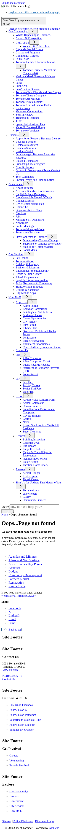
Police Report (30, 374)
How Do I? (15, 297)
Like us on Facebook (21, 704)
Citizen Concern (32, 406)
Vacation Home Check (35, 464)
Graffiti (27, 418)
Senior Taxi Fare (32, 388)
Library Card (30, 327)
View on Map (10, 669)
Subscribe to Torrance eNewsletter (42, 243)
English (34, 12)
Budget (13, 571)
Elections (21, 213)
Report (19, 396)
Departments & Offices (29, 210)
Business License (32, 315)
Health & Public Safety (29, 273)
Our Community (18, 791)
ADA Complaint (32, 358)
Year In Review (24, 114)
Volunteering (16, 760)
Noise (26, 421)
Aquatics (14, 567)
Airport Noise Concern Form (39, 399)
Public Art (21, 85)
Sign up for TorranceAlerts (38, 246)
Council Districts (25, 200)
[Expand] (33, 31)
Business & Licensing (28, 267)
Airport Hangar (31, 472)
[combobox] (23, 20)
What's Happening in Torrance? (33, 34)
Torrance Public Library (29, 101)
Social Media (30, 249)
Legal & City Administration (32, 280)
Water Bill (28, 391)
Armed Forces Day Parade (26, 564)
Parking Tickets (31, 385)
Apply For (21, 302)
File (18, 354)
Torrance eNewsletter (28, 130)
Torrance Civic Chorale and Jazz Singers (38, 92)
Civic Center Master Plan (30, 203)
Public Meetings (25, 226)
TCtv (19, 120)
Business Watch (24, 151)
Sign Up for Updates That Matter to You (38, 482)
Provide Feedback (19, 765)
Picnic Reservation (33, 340)
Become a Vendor (26, 141)
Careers (13, 755)
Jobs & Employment (27, 277)
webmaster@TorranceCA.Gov (18, 595)
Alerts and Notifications (24, 560)
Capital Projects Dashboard (31, 194)
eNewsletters (30, 493)
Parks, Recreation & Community (34, 283)
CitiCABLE (22, 42)
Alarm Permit (30, 305)
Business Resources (27, 144)
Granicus (54, 827)
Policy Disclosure (23, 821)
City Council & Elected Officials (34, 197)
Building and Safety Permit (38, 312)
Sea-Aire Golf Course (28, 89)
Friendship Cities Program (30, 163)
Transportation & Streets (29, 286)
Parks (19, 82)
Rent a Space (23, 108)
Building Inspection (34, 439)
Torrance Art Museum (28, 98)
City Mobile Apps (26, 292)
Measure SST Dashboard (30, 219)
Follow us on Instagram (22, 714)
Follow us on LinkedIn (22, 724)
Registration (16, 582)
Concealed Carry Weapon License (42, 347)
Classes (27, 496)
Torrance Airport (25, 261)
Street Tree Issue (32, 431)
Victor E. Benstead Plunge (30, 127)
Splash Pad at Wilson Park (30, 124)
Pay (18, 378)
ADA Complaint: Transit (36, 361)
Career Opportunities (34, 318)
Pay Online (22, 257)
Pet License (29, 337)
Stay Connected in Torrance (31, 236)
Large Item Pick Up (34, 449)
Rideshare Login (44, 821)
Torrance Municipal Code (30, 229)
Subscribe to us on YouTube (25, 719)
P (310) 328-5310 (12, 675)
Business (13, 134)
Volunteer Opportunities (29, 111)
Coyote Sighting (32, 415)
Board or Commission (35, 308)
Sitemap (6, 821)
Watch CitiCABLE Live (36, 46)
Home (4, 514)
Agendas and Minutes (23, 556)
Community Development (25, 575)
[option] (36, 12)
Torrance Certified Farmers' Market (35, 62)
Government (16, 184)
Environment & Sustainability (32, 270)
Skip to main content (13, 2)
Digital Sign (22, 58)
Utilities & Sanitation (27, 289)
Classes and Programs (28, 52)
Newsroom (22, 222)
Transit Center (31, 479)
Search (5, 506)
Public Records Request (36, 364)
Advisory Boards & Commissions (35, 191)
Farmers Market (19, 579)
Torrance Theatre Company (31, 95)
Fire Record (29, 445)
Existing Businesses (27, 160)
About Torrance (24, 187)
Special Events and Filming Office (35, 179)
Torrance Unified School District (34, 105)
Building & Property (27, 264)
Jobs (18, 216)
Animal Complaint (33, 402)
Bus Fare (28, 382)
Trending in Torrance (27, 117)
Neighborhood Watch (35, 458)
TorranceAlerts (31, 490)
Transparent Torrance (27, 232)
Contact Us (22, 206)
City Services (16, 254)
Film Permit (29, 324)
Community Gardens (27, 55)
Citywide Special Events (29, 49)
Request (20, 435)
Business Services (26, 148)
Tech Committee (25, 176)
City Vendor (29, 321)
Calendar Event (31, 442)
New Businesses (25, 167)
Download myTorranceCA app (40, 240)
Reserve (20, 469)
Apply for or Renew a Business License (38, 138)
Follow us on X (18, 709)
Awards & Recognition (29, 38)
